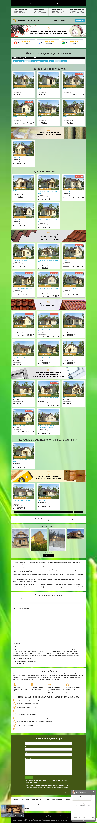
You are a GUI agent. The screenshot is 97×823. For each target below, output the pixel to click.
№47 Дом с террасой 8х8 (69, 288)
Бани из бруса (38, 3)
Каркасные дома (28, 3)
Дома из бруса (17, 3)
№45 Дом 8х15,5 (42, 500)
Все (36, 58)
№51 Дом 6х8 (66, 191)
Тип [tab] (16, 58)
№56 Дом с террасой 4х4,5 (20, 88)
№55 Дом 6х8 (16, 219)
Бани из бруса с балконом (67, 511)
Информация (59, 3)
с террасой (64, 61)
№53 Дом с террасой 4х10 (45, 117)
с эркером (45, 61)
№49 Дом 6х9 (66, 260)
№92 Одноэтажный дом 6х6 (20, 117)
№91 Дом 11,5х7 (17, 397)
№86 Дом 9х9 (66, 397)
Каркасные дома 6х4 (45, 511)
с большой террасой (36, 61)
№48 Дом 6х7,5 (17, 191)
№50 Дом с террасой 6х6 (69, 88)
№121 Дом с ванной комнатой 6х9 (22, 288)
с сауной (51, 61)
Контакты (69, 3)
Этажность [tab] (29, 58)
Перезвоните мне (80, 20)
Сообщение (28, 758)
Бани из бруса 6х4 (78, 511)
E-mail (26, 752)
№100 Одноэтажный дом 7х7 (21, 260)
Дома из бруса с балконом (20, 511)
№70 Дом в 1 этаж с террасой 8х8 (22, 329)
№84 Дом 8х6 (66, 117)
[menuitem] (17, 3)
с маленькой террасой (18, 61)
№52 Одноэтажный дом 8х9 (70, 329)
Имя (26, 741)
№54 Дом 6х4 (41, 88)
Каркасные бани (49, 3)
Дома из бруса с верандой (33, 511)
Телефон (27, 746)
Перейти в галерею (48, 555)
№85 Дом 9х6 (16, 157)
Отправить (28, 777)
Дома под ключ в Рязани (27, 20)
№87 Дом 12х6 (67, 357)
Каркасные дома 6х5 (55, 511)
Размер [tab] (22, 58)
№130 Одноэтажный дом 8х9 (46, 357)
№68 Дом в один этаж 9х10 (20, 425)
